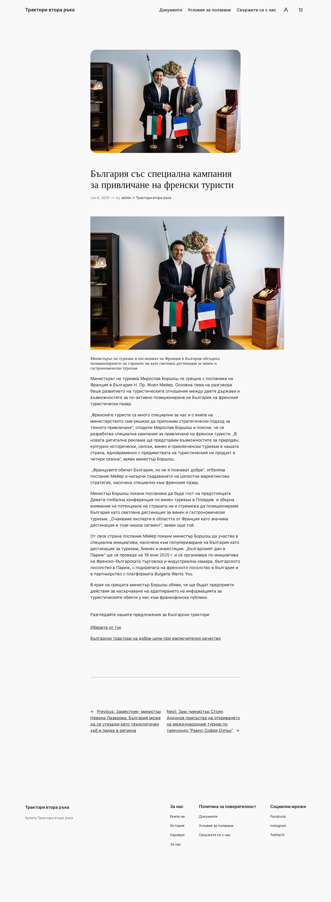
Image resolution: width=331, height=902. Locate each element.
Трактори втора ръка (50, 10)
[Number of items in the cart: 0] (301, 10)
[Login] (286, 10)
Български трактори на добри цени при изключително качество (155, 638)
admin (126, 198)
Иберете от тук (105, 627)
